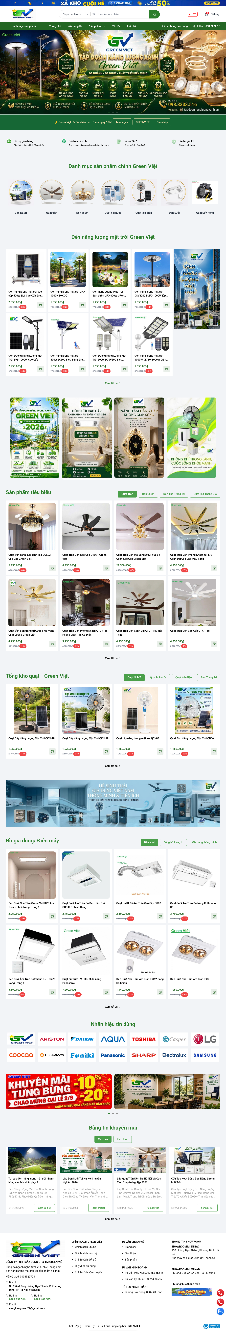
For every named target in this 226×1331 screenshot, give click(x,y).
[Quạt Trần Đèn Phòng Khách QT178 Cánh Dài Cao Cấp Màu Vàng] (194, 526)
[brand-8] (21, 1055)
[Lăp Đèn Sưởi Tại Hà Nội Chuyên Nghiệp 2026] (86, 1160)
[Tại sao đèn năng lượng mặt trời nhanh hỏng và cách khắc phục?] (31, 1160)
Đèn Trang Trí (209, 677)
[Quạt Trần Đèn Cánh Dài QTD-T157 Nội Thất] (140, 602)
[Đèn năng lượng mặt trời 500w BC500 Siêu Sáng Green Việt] (68, 333)
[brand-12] (144, 1055)
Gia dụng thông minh (204, 842)
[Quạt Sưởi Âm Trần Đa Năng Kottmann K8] (194, 875)
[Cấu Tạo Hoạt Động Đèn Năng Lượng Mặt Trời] (194, 1160)
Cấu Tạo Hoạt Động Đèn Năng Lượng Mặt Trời (193, 1180)
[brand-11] (113, 1055)
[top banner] (113, 3)
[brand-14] (205, 1055)
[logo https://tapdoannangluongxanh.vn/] (35, 1249)
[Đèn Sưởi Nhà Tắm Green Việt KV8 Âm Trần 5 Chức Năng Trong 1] (32, 875)
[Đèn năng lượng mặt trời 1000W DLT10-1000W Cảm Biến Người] (152, 333)
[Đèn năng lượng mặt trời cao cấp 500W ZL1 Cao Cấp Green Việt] (26, 269)
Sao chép (162, 122)
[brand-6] (174, 1039)
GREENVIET (133, 1326)
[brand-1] (21, 1038)
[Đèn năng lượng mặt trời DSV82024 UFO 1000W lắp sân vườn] (152, 269)
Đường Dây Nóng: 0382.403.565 (143, 1292)
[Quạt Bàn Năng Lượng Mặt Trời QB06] (194, 710)
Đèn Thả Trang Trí (174, 494)
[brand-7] (205, 1039)
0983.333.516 (17, 1299)
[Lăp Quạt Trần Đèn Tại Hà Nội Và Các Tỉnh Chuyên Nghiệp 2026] (140, 1160)
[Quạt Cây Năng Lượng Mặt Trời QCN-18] (32, 710)
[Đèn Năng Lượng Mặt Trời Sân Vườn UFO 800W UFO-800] (110, 269)
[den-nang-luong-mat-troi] (113, 72)
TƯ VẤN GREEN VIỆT (134, 1241)
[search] (154, 14)
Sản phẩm (131, 1259)
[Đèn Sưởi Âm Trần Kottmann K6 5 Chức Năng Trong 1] (32, 951)
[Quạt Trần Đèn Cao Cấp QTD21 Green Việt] (86, 526)
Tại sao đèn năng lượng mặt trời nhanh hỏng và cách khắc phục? (31, 1180)
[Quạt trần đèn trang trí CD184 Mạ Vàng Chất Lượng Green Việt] (32, 602)
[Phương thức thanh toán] (196, 1292)
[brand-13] (174, 1055)
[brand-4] (113, 1039)
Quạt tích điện (183, 677)
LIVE (193, 14)
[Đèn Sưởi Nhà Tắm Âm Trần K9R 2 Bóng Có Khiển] (140, 951)
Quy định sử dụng (85, 1266)
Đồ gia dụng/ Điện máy (32, 840)
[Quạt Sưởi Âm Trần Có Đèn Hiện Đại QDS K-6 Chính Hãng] (86, 875)
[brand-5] (144, 1039)
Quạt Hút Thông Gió (205, 494)
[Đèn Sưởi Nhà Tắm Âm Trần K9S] (194, 951)
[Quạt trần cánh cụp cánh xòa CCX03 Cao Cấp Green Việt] (32, 526)
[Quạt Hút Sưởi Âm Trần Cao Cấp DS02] (140, 875)
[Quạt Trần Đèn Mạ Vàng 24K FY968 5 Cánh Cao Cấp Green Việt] (140, 526)
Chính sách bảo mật (86, 1253)
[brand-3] (82, 1039)
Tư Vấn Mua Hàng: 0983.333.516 (144, 1272)
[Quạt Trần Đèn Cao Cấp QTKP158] (194, 602)
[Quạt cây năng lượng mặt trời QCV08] (140, 710)
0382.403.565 (42, 1299)
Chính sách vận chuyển (88, 1272)
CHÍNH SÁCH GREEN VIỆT (87, 1241)
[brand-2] (52, 1039)
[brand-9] (52, 1055)
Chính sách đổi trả (85, 1259)
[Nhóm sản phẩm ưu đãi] (197, 289)
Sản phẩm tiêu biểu (28, 492)
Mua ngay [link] (122, 122)
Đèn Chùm (148, 494)
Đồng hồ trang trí (173, 842)
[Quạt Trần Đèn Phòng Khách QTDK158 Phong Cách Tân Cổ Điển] (86, 602)
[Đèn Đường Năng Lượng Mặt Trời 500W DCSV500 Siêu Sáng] (110, 333)
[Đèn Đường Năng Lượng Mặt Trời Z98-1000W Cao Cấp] (26, 333)
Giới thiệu (130, 1253)
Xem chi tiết (44, 1208)
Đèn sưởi (149, 842)
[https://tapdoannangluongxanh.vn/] (23, 14)
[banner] (34, 438)
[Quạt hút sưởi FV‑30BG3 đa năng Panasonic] (86, 951)
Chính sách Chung (85, 1246)
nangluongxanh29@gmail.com (27, 1308)
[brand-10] (82, 1055)
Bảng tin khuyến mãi (113, 1128)
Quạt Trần (127, 494)
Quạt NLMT (134, 677)
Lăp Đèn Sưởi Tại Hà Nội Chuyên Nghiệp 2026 (82, 1180)
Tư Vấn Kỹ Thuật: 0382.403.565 (143, 1279)
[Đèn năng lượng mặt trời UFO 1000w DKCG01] (68, 269)
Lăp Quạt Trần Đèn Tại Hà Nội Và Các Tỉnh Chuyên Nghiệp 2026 (139, 1180)
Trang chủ (130, 1246)
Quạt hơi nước (158, 677)
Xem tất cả (111, 383)
